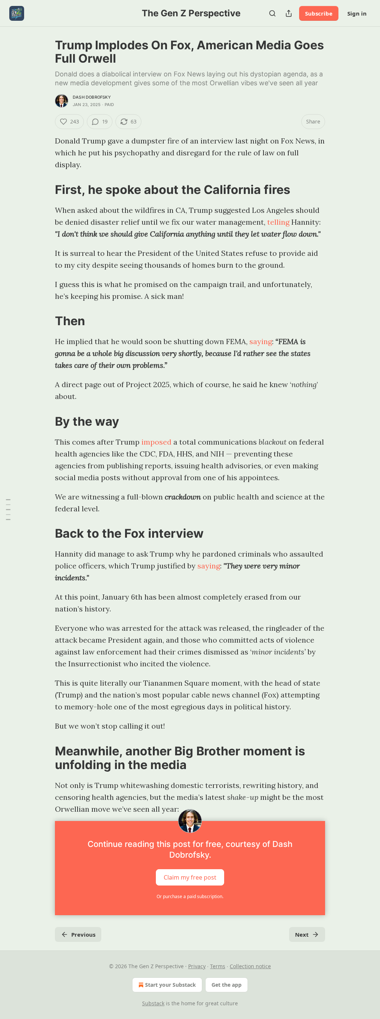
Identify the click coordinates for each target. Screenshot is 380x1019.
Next (302, 934)
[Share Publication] (288, 13)
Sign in (357, 13)
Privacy (197, 966)
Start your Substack (170, 984)
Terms (217, 966)
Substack (153, 1003)
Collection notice (250, 966)
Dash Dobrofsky (92, 97)
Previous (83, 934)
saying (260, 341)
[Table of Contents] (8, 509)
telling (278, 222)
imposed (156, 441)
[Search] (272, 13)
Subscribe (318, 13)
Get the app (227, 984)
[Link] (44, 189)
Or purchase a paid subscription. (190, 896)
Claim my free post (190, 877)
